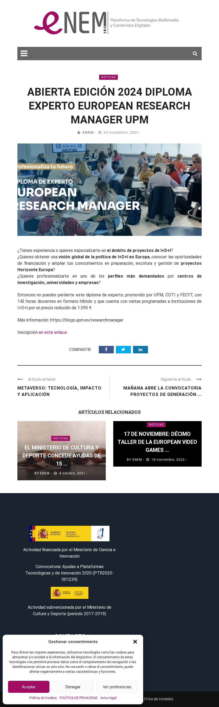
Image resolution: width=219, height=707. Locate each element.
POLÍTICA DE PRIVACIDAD (79, 698)
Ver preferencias (117, 687)
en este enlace (53, 332)
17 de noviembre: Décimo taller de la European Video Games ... (157, 442)
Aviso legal (108, 698)
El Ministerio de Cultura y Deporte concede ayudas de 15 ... (61, 455)
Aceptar (29, 687)
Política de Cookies (43, 698)
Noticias (108, 77)
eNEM (88, 132)
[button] (135, 641)
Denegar (72, 687)
